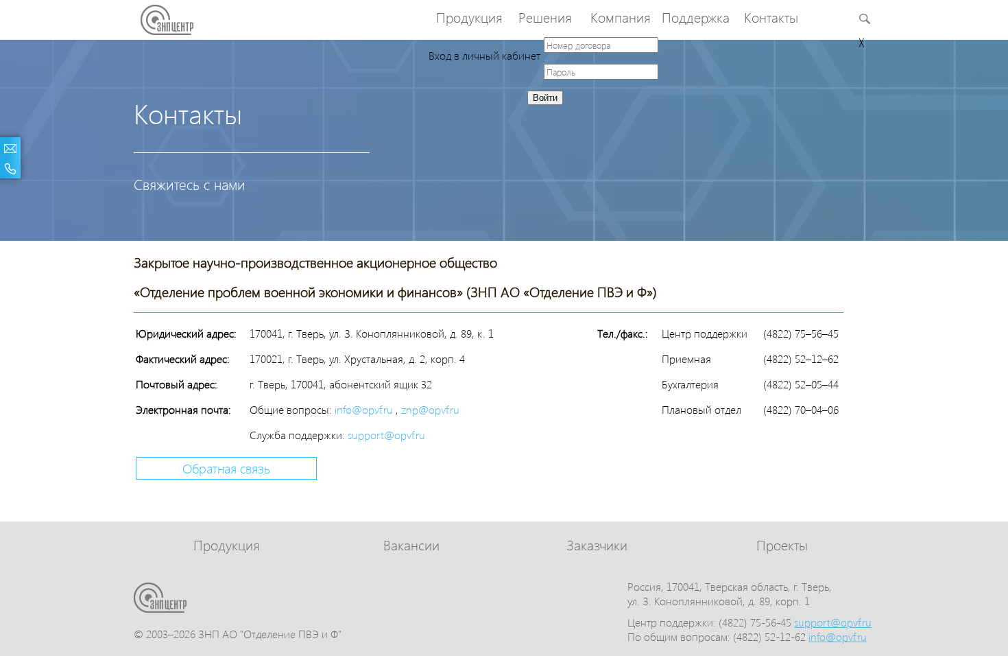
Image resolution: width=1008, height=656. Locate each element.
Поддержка (696, 17)
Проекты (782, 544)
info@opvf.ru (365, 409)
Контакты (771, 17)
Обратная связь (226, 468)
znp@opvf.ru (430, 409)
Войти (545, 98)
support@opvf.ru (386, 434)
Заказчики (596, 544)
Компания (620, 17)
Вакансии (411, 544)
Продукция (469, 17)
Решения (545, 17)
